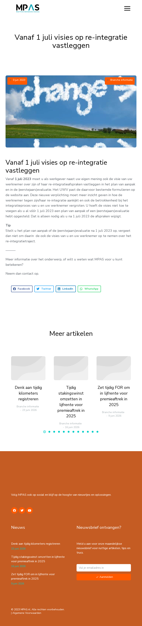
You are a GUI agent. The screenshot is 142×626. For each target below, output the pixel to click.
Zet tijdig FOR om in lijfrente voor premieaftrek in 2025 (114, 396)
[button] (127, 8)
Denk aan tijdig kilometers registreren (28, 393)
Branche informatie (121, 80)
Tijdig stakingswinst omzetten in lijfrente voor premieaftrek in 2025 (71, 402)
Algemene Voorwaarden (26, 613)
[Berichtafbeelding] (28, 368)
